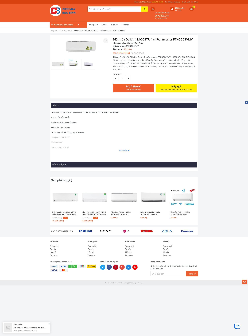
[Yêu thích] (105, 40)
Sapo (141, 283)
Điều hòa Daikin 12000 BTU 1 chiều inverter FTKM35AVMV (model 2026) (65, 213)
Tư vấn (105, 25)
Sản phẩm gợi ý (61, 180)
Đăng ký (192, 274)
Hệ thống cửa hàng (172, 2)
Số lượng (117, 74)
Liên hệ (114, 25)
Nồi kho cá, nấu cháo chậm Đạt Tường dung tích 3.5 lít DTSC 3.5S (42, 328)
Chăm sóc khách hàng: (148, 2)
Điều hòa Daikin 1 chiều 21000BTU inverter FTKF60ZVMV (121, 213)
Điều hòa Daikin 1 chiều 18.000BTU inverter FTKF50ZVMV (150, 213)
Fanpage (125, 25)
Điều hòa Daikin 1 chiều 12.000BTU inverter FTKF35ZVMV (180, 213)
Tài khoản (179, 8)
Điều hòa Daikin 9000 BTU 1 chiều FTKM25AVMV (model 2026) (94, 213)
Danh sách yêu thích (190, 2)
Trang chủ (93, 25)
